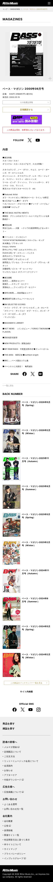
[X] (30, 140)
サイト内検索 (26, 691)
